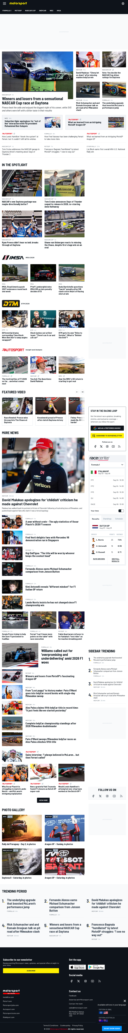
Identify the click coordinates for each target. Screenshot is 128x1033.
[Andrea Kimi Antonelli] (93, 546)
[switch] (121, 511)
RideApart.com (8, 1017)
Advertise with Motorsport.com (81, 1000)
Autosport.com (9, 1009)
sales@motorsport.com (78, 1008)
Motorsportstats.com (11, 1013)
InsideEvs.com (8, 997)
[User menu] (123, 3)
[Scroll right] (82, 392)
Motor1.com (7, 1001)
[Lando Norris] (93, 540)
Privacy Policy (77, 1025)
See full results (115, 560)
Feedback (72, 996)
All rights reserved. (76, 1029)
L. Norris (100, 540)
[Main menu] (4, 4)
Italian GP (103, 471)
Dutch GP (105, 525)
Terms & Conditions (50, 1025)
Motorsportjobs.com (11, 1005)
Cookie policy (65, 1025)
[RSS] (119, 446)
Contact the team (76, 1004)
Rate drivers (99, 559)
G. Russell (100, 552)
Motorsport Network (59, 1029)
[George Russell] (93, 552)
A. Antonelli (101, 546)
